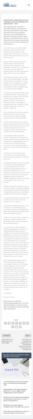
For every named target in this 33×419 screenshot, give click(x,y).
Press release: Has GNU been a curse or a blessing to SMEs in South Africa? (16, 412)
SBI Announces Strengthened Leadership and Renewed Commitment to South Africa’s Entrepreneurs (16, 398)
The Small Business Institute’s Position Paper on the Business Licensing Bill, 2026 (15, 383)
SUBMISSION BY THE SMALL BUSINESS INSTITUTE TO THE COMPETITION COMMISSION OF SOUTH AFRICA (15, 391)
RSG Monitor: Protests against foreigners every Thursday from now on (16, 406)
